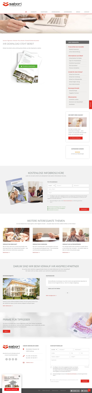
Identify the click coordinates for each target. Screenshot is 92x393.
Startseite (5, 40)
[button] (75, 390)
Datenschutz (55, 390)
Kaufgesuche (50, 276)
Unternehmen (68, 12)
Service (78, 12)
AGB (39, 390)
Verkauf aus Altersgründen (72, 244)
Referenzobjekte (8, 276)
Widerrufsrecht (46, 390)
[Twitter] (10, 359)
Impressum (63, 390)
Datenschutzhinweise (68, 200)
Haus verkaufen (21, 40)
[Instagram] (16, 359)
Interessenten (56, 12)
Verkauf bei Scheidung (40, 244)
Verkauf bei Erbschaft (10, 244)
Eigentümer (44, 12)
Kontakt (86, 12)
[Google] (13, 359)
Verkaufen (15, 40)
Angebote (33, 12)
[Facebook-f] (6, 359)
